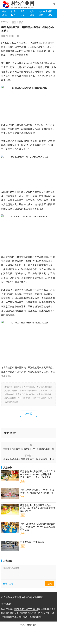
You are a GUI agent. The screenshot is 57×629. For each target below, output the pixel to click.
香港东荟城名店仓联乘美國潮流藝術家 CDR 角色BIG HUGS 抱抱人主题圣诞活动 (37, 527)
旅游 (4, 15)
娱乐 (50, 15)
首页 (14, 22)
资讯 (22, 11)
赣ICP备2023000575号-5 (26, 609)
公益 (22, 15)
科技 (50, 11)
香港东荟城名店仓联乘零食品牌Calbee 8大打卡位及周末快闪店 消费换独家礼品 (38, 508)
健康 (41, 15)
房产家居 (43, 11)
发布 (50, 583)
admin (13, 432)
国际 (32, 15)
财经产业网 (32, 625)
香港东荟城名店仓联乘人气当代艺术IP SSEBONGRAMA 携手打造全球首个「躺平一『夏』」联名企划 (37, 474)
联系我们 (38, 597)
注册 (11, 584)
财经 (13, 11)
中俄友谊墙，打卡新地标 (32, 542)
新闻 (4, 11)
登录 (5, 584)
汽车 (32, 11)
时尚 (13, 15)
